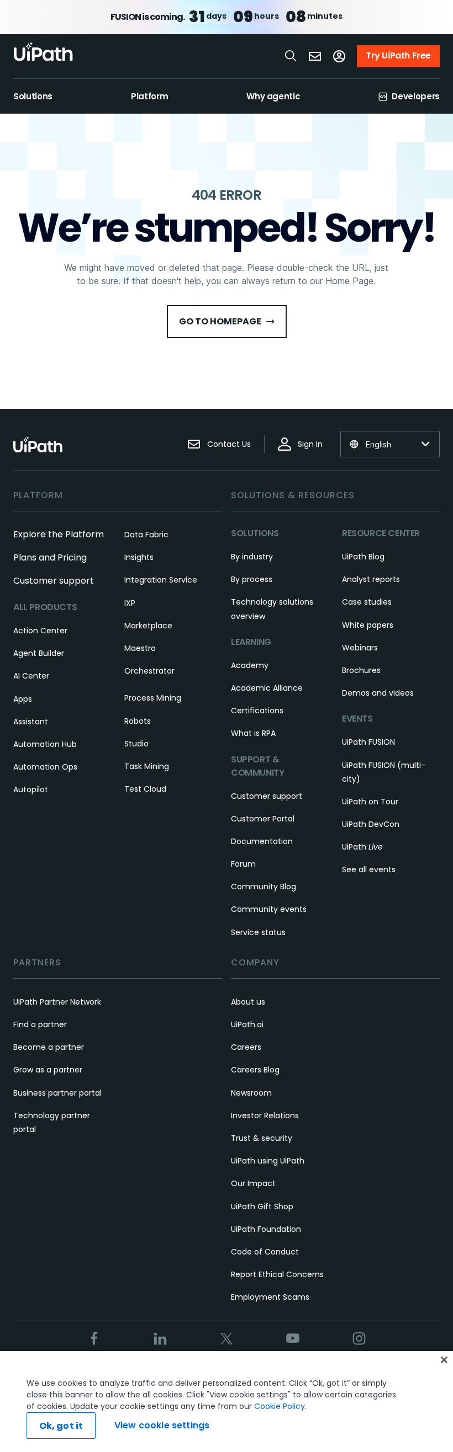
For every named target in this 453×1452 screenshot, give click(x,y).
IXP (129, 602)
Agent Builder (38, 653)
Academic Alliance (267, 687)
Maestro (140, 648)
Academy (249, 665)
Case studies (367, 601)
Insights (139, 557)
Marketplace (148, 625)
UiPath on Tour (370, 801)
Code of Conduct (265, 1251)
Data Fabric (146, 534)
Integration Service (160, 579)
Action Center (40, 630)
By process (251, 579)
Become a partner (48, 1047)
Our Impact (253, 1183)
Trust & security (261, 1138)
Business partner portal (57, 1092)
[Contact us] (315, 56)
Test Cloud (145, 788)
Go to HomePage (220, 321)
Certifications (257, 710)
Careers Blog (255, 1069)
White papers (367, 625)
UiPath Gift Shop (262, 1206)
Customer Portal (262, 818)
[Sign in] (339, 56)
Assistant (30, 721)
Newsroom (251, 1092)
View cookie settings (161, 1425)
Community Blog (263, 886)
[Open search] (291, 56)
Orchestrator (149, 670)
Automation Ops (45, 766)
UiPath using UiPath (267, 1160)
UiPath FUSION (368, 742)
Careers (246, 1047)
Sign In (310, 444)
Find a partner (40, 1024)
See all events (369, 869)
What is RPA (253, 733)
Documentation (262, 841)
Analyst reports (371, 579)
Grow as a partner (47, 1069)
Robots (137, 721)
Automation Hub (45, 744)
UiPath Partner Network (57, 1001)
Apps (22, 698)
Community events (269, 909)
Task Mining (146, 766)
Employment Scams (270, 1296)
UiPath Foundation (266, 1229)
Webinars (360, 647)
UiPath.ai (247, 1024)
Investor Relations (265, 1115)
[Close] (444, 1360)
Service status (258, 932)
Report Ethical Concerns (277, 1274)
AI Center (31, 675)
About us (248, 1001)
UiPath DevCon (370, 824)
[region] (226, 1401)
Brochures (361, 670)
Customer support (53, 580)
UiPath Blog (363, 556)
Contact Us (229, 444)
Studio (136, 743)
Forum (243, 863)
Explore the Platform (58, 534)
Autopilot (30, 789)
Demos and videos (378, 692)
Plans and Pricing (50, 557)
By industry (252, 556)
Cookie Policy (279, 1406)
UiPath (362, 846)
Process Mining (152, 697)
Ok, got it (61, 1425)
